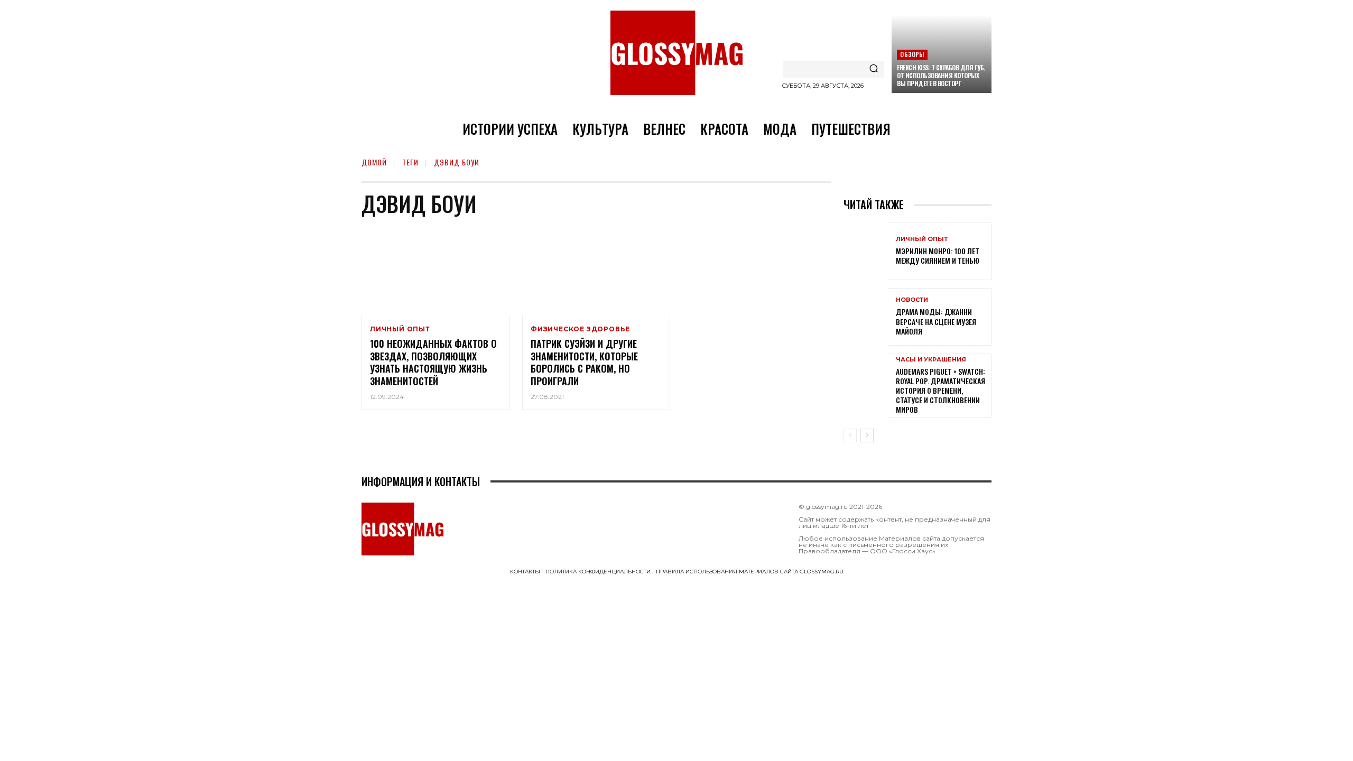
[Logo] (676, 53)
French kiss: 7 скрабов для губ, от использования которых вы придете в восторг (941, 75)
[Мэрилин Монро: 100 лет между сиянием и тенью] (866, 251)
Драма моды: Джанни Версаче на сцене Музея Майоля (936, 321)
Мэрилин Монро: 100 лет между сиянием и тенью (937, 255)
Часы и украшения (931, 360)
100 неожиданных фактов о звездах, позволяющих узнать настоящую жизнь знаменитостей (433, 362)
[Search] (874, 69)
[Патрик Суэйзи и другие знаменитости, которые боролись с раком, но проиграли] (596, 271)
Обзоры (912, 54)
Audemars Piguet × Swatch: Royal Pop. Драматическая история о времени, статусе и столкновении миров (940, 390)
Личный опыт (400, 329)
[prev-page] (850, 435)
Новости (912, 300)
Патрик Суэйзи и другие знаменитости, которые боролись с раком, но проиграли (584, 362)
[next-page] (867, 435)
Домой (374, 162)
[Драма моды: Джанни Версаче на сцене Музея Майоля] (866, 317)
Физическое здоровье (580, 329)
